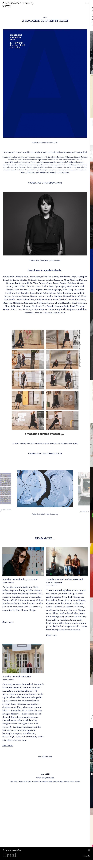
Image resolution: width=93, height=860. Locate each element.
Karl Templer (64, 781)
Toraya (77, 781)
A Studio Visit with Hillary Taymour (19, 579)
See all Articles (45, 756)
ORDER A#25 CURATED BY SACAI (45, 182)
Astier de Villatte (25, 781)
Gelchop (56, 781)
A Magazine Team (48, 778)
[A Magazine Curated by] (18, 3)
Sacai (72, 781)
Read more (7, 622)
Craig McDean (47, 781)
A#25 (16, 781)
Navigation (87, 3)
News (6, 6)
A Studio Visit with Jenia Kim (16, 676)
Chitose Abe (36, 781)
